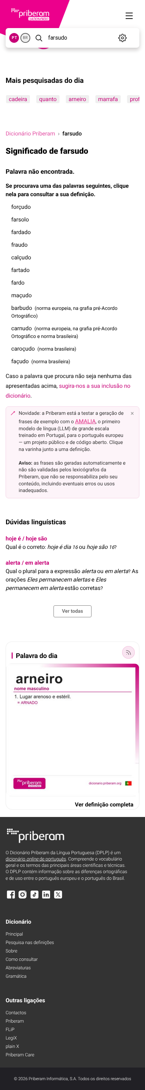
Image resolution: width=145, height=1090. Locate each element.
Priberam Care (20, 1055)
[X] (58, 898)
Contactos (16, 1013)
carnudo (21, 328)
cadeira (18, 99)
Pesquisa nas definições (30, 942)
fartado (20, 270)
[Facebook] (11, 898)
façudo (20, 361)
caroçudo (23, 348)
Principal (14, 934)
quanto (48, 99)
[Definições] (122, 38)
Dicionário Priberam (30, 133)
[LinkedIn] (46, 898)
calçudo (21, 257)
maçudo (21, 295)
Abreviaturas (18, 968)
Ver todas (72, 611)
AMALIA (85, 421)
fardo (18, 282)
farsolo (20, 219)
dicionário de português (36, 859)
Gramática (16, 976)
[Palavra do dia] (128, 652)
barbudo (21, 308)
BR (25, 37)
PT (14, 37)
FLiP (10, 1029)
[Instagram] (22, 898)
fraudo (19, 244)
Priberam (15, 1021)
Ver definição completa (104, 804)
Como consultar (22, 959)
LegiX (11, 1038)
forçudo (21, 207)
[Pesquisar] (38, 38)
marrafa (108, 99)
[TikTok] (34, 898)
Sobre (11, 951)
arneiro (77, 99)
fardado (21, 232)
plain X (12, 1046)
